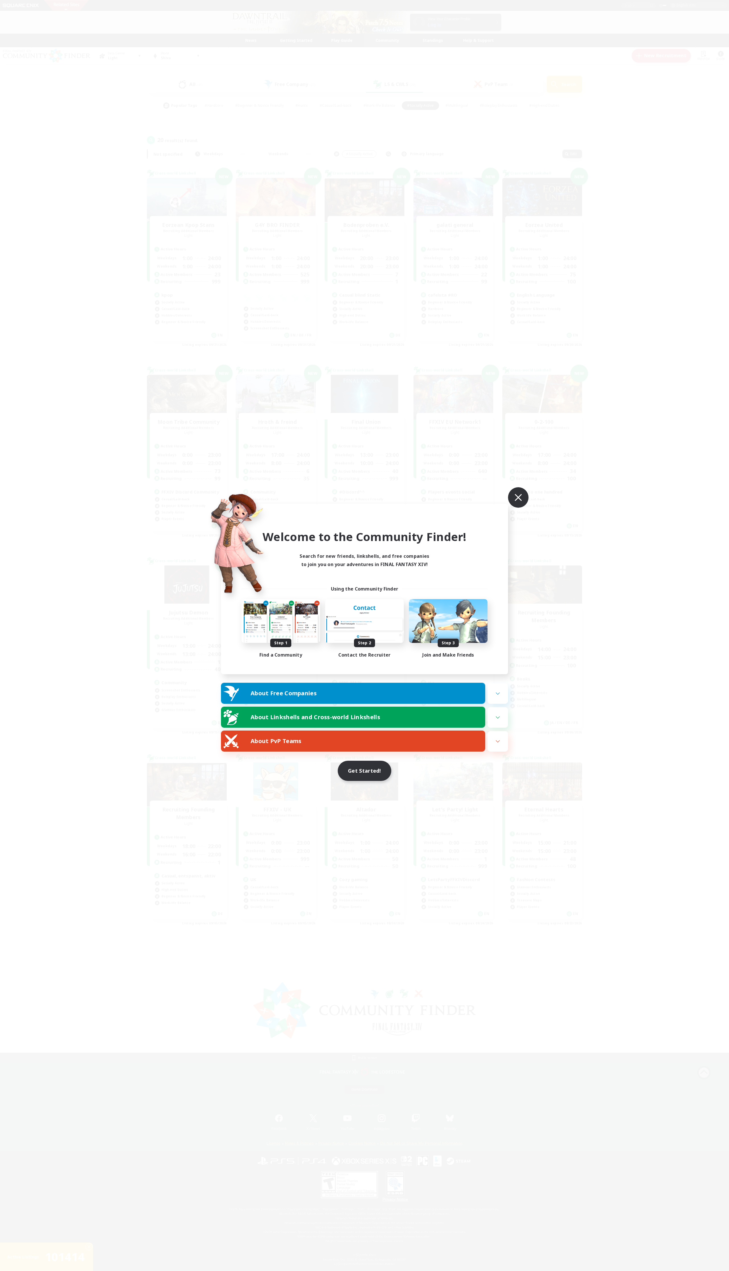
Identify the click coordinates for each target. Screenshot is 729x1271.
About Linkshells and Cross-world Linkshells (315, 717)
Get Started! (364, 770)
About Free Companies (284, 693)
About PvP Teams (276, 741)
